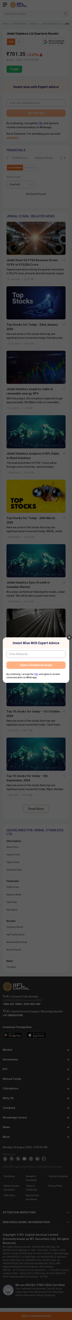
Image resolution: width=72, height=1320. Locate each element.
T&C (36, 674)
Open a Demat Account (36, 665)
